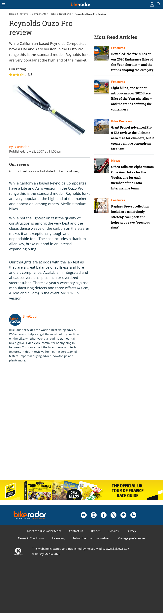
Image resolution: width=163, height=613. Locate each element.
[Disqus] (70, 425)
